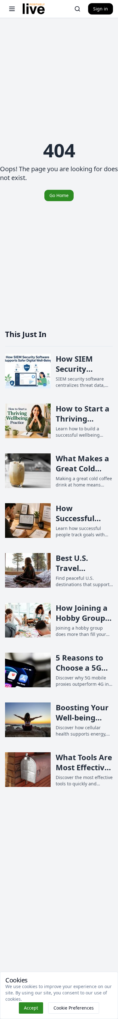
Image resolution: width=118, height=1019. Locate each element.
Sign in (100, 9)
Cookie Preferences (73, 1008)
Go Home (59, 195)
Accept (31, 1008)
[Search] (77, 9)
